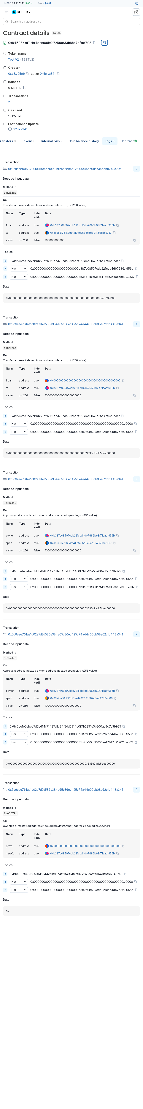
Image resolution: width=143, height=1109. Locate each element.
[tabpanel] (71, 533)
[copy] (95, 43)
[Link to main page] (23, 12)
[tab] (28, 141)
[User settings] (137, 3)
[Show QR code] (104, 43)
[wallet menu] (136, 12)
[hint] (5, 53)
